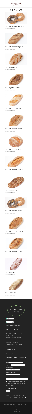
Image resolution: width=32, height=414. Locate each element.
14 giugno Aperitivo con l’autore (12, 342)
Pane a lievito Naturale (10, 28)
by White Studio (17, 411)
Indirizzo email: (9, 367)
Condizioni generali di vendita (13, 325)
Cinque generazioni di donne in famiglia (14, 344)
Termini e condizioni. (11, 388)
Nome (7, 362)
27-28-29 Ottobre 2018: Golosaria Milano (14, 340)
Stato (7, 377)
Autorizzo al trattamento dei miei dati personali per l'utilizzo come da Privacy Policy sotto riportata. (15, 383)
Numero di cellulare (10, 372)
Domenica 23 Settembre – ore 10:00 (13, 337)
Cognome (8, 365)
